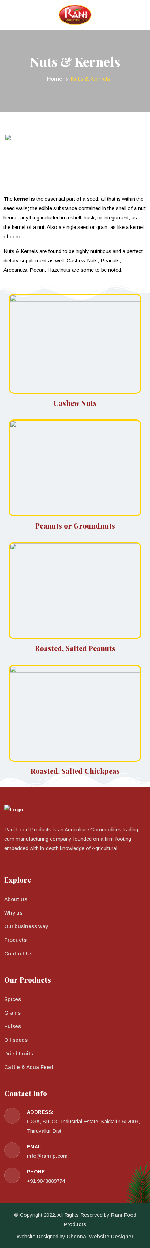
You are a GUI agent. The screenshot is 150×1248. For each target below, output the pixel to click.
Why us (13, 913)
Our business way (26, 926)
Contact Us (18, 953)
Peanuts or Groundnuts (75, 525)
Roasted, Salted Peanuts (75, 648)
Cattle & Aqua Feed (28, 1067)
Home (53, 79)
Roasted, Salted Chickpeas (75, 771)
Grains (12, 1013)
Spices (12, 999)
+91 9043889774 (46, 1181)
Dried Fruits (18, 1053)
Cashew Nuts (75, 403)
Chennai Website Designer (100, 1236)
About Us (15, 899)
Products (15, 940)
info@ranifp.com (47, 1156)
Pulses (12, 1026)
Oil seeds (16, 1040)
